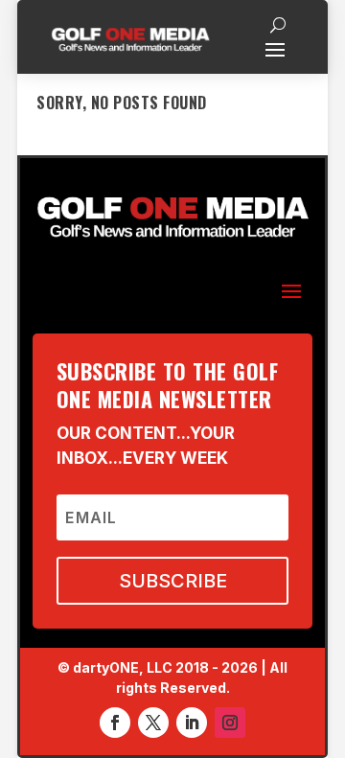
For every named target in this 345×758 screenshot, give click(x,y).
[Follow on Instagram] (230, 722)
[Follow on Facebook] (115, 722)
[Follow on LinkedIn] (191, 722)
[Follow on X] (153, 722)
